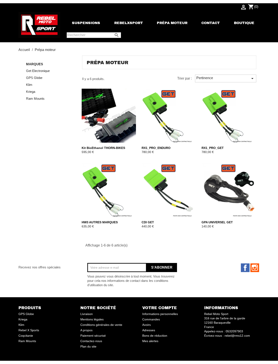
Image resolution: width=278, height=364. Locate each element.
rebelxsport (128, 23)
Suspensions (86, 23)
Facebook (245, 267)
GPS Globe (34, 78)
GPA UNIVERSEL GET (217, 222)
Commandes (151, 319)
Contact (210, 23)
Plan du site (88, 346)
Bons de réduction (154, 335)
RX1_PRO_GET (213, 148)
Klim (29, 85)
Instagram (254, 267)
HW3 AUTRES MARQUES (100, 222)
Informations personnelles (160, 314)
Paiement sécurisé (93, 335)
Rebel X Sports (28, 330)
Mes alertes (150, 341)
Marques (34, 64)
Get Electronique (38, 71)
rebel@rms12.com (237, 335)
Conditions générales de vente (101, 324)
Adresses (148, 330)
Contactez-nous (91, 341)
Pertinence (225, 78)
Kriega (30, 91)
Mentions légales (92, 319)
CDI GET (148, 222)
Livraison (86, 314)
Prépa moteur (172, 23)
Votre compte (159, 307)
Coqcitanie (25, 335)
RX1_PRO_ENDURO (156, 148)
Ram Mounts (35, 98)
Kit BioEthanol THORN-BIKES (103, 148)
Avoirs (146, 324)
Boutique (244, 23)
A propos (86, 330)
